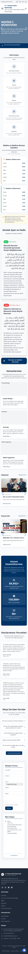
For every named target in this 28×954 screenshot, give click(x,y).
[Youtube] (23, 2)
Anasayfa (3, 895)
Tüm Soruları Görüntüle (14, 753)
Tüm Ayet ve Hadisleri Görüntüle (15, 361)
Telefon (7, 787)
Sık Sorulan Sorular (6, 908)
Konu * (7, 781)
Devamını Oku (7, 503)
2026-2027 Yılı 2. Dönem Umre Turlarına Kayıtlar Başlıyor (13, 45)
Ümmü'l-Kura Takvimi (15, 153)
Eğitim (3, 900)
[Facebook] (20, 2)
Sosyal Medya (5, 916)
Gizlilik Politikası (6, 951)
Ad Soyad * (7, 770)
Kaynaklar (4, 903)
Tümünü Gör (21, 475)
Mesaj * (7, 793)
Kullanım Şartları (15, 951)
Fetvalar (3, 906)
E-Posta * (7, 776)
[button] (26, 28)
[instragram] (17, 2)
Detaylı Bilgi (6, 436)
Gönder (9, 808)
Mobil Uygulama (5, 921)
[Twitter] (26, 2)
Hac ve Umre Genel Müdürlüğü (9, 898)
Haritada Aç (15, 855)
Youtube (3, 918)
